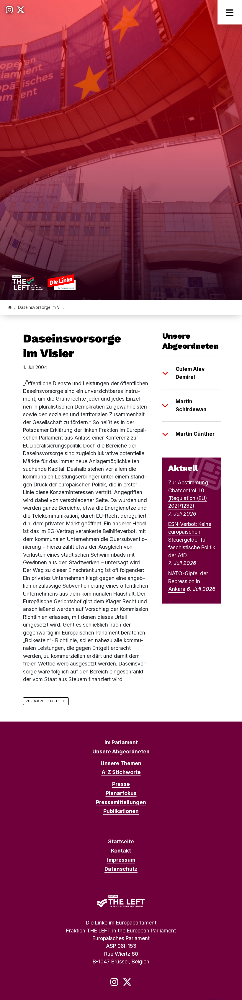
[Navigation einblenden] (230, 12)
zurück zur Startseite (46, 701)
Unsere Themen (121, 763)
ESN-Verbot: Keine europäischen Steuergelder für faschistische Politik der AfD (191, 539)
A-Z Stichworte (121, 772)
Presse (121, 784)
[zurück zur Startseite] (44, 282)
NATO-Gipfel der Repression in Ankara (188, 581)
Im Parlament (121, 742)
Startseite (121, 841)
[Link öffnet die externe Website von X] (20, 10)
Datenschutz (121, 869)
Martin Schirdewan (191, 405)
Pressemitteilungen (121, 802)
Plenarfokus (121, 793)
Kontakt (121, 850)
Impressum (121, 860)
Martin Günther (195, 434)
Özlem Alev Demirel (190, 373)
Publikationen (121, 811)
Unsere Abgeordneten (121, 751)
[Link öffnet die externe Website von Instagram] (9, 10)
